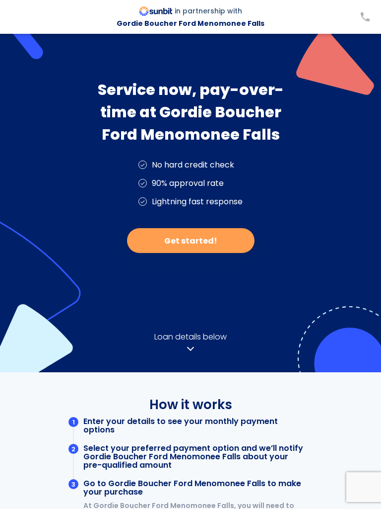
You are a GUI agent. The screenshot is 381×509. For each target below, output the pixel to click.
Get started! (190, 241)
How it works (190, 404)
